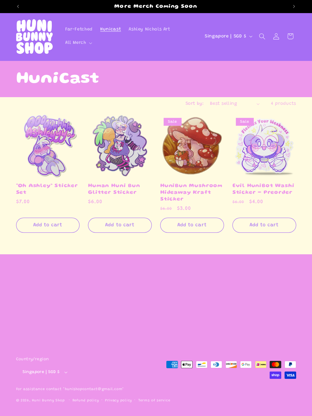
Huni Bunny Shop (48, 400)
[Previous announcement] (18, 6)
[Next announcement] (294, 6)
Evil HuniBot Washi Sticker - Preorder (263, 189)
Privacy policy (118, 400)
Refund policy (86, 400)
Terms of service (154, 400)
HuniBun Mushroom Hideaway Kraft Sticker (191, 192)
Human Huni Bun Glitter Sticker (114, 189)
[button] (78, 43)
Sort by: (195, 103)
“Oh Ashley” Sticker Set (47, 189)
